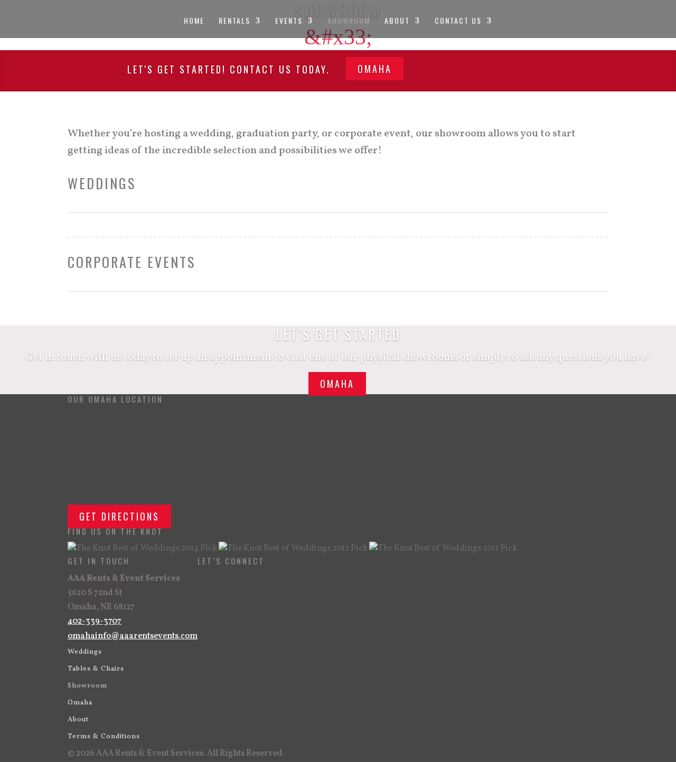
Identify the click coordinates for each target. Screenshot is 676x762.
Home (194, 21)
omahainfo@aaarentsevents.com (133, 636)
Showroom (348, 21)
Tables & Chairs (96, 669)
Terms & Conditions (104, 736)
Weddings (85, 652)
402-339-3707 (94, 621)
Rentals (234, 21)
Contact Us (458, 21)
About (397, 21)
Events (289, 21)
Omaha (375, 69)
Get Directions (119, 516)
